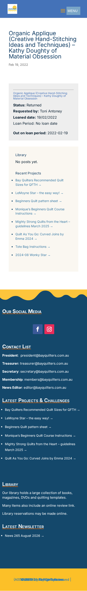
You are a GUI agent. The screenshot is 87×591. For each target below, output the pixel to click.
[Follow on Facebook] (38, 329)
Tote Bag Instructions (32, 246)
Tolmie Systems (51, 579)
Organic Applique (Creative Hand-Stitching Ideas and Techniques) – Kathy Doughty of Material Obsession (40, 95)
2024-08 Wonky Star (33, 255)
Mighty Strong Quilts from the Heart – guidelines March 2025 (42, 224)
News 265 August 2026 (24, 535)
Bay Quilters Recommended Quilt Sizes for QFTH (39, 182)
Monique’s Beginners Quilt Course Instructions (39, 211)
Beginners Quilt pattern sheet (38, 201)
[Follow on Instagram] (49, 329)
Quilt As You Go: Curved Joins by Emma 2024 (39, 236)
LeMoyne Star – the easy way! (39, 193)
